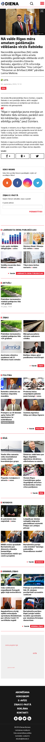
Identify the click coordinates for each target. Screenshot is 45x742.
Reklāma (22, 708)
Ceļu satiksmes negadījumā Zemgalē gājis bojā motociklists (11, 590)
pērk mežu (21, 646)
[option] (22, 22)
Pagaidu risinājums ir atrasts (10, 479)
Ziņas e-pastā (22, 704)
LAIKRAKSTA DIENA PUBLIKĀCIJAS (19, 230)
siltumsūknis (30, 670)
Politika (7, 375)
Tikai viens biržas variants (31, 266)
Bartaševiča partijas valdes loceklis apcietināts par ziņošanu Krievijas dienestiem (33, 615)
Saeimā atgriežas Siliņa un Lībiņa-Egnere (33, 414)
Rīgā (3, 88)
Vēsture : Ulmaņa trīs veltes (33, 247)
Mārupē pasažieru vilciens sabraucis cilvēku (31, 336)
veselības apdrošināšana (19, 659)
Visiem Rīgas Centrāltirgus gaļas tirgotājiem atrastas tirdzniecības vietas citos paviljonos (32, 482)
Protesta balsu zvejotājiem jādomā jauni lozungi (32, 393)
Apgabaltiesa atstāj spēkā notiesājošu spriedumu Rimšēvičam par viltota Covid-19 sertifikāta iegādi (11, 615)
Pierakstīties (35, 212)
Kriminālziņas (10, 571)
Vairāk (12, 273)
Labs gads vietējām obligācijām (9, 247)
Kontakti (22, 712)
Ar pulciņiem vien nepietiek (8, 520)
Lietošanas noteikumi (22, 730)
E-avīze (22, 700)
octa (35, 653)
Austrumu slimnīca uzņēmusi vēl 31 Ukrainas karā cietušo (10, 357)
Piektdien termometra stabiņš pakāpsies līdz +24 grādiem (11, 301)
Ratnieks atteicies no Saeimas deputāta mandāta (10, 393)
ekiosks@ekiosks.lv (22, 739)
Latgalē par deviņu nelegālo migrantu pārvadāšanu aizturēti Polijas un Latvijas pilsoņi (33, 523)
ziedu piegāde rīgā (11, 645)
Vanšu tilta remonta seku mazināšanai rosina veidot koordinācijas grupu (10, 457)
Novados (7, 502)
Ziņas (6, 317)
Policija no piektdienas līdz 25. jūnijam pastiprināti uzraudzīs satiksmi (33, 591)
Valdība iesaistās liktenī (11, 266)
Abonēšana (22, 692)
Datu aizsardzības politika (22, 733)
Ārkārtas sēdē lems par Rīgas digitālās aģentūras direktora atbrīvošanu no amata (33, 457)
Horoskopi (22, 696)
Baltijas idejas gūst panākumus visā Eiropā (33, 356)
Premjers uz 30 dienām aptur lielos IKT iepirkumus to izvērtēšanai (11, 416)
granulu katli (11, 667)
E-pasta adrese (8, 203)
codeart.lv (26, 736)
